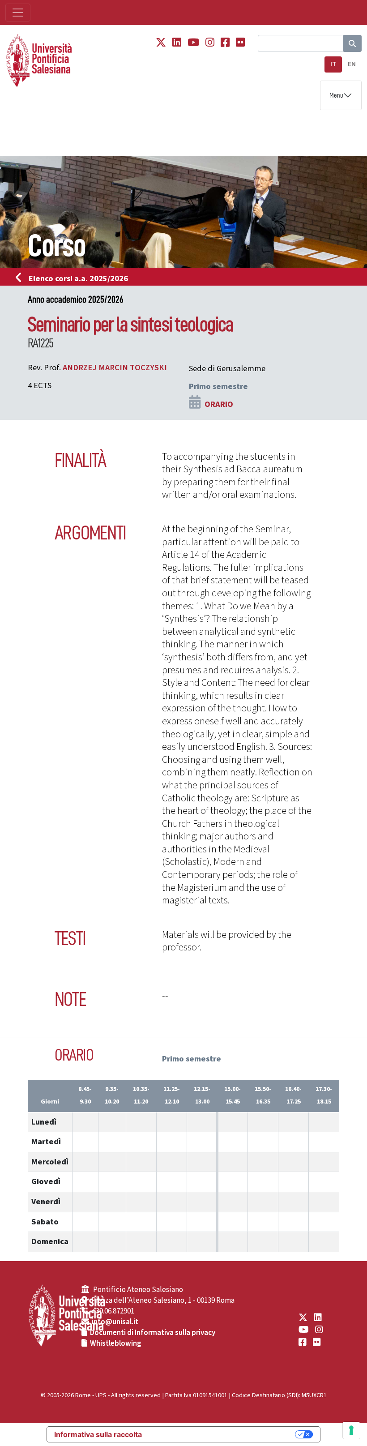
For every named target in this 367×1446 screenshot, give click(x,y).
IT (333, 64)
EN (352, 64)
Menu (336, 95)
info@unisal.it (115, 1322)
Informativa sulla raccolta (98, 1434)
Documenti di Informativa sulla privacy (152, 1332)
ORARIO (219, 404)
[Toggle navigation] (17, 12)
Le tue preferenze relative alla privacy (223, 1434)
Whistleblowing (115, 1343)
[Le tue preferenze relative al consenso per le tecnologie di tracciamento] (351, 1430)
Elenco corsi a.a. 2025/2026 (78, 278)
